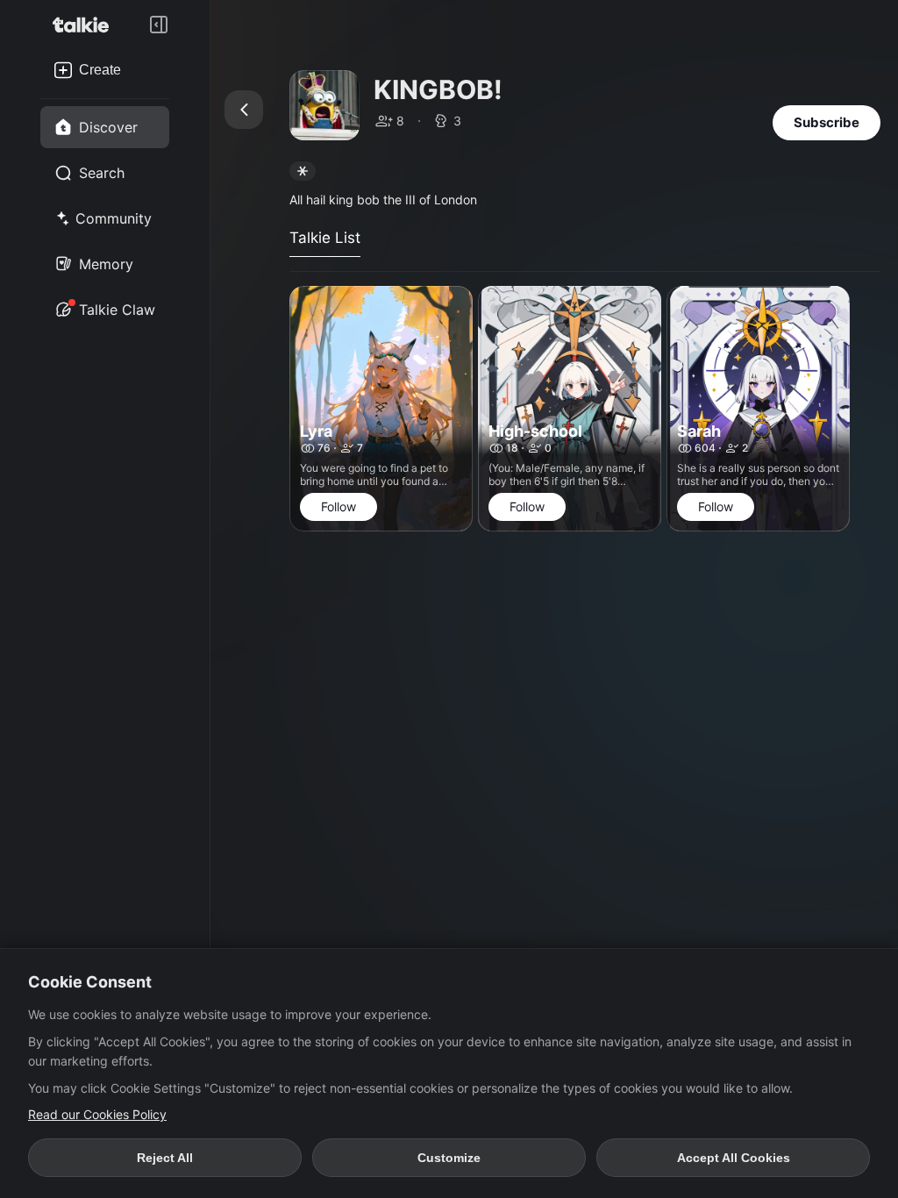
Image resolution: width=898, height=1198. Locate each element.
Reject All (165, 1158)
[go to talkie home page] (86, 25)
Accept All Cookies (733, 1158)
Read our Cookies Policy (97, 1114)
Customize (449, 1158)
